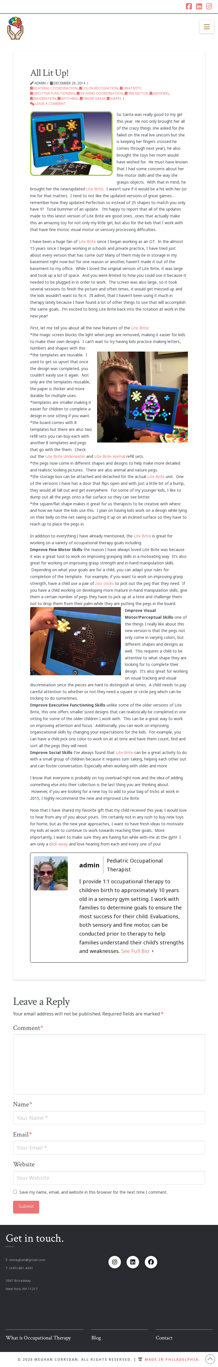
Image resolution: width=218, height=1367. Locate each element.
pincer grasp (93, 98)
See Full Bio (135, 951)
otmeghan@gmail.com (27, 1260)
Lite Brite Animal (109, 456)
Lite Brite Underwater (65, 456)
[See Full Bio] (152, 951)
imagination (44, 98)
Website (24, 1164)
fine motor (137, 93)
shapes (115, 98)
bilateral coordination (55, 88)
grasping (160, 93)
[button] (207, 26)
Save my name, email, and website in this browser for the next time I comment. (93, 1192)
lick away (59, 844)
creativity (131, 88)
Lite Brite (94, 189)
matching (69, 98)
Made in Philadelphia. (172, 1359)
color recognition (100, 88)
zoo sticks (104, 583)
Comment (28, 1027)
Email (22, 1134)
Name (22, 1104)
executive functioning (54, 93)
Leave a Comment (50, 103)
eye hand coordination (101, 93)
